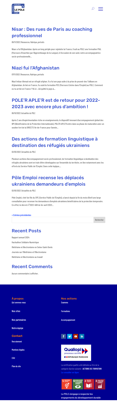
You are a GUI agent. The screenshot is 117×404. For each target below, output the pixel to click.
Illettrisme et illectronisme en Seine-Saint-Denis (32, 247)
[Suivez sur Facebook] (63, 336)
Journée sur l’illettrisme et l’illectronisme (29, 252)
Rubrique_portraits (37, 42)
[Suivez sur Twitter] (69, 336)
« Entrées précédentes (21, 214)
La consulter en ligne (70, 372)
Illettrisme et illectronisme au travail (27, 256)
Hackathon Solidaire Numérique (25, 242)
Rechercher (99, 220)
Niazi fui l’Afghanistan (35, 68)
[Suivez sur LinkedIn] (81, 336)
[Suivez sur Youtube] (75, 336)
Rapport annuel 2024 (20, 237)
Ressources (25, 42)
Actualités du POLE (28, 113)
